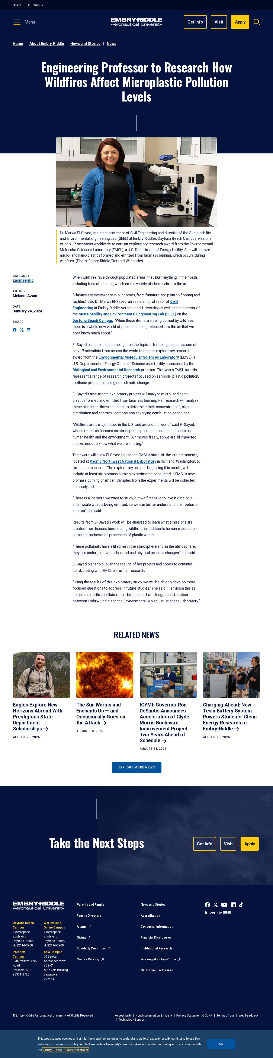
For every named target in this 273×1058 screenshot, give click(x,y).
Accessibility (123, 1015)
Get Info (195, 22)
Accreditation (150, 915)
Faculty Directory (89, 915)
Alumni (82, 926)
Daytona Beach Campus (93, 320)
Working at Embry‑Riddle (158, 959)
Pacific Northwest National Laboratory (123, 461)
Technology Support (131, 1019)
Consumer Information (157, 926)
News (111, 43)
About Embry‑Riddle (46, 43)
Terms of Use (225, 1015)
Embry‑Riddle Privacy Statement (65, 1050)
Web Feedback (248, 1015)
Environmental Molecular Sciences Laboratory (139, 357)
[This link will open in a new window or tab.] (207, 904)
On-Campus (35, 5)
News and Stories (85, 43)
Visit (219, 22)
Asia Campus (53, 952)
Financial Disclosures (156, 937)
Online (17, 5)
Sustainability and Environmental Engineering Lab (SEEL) (127, 314)
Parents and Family (90, 904)
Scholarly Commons (91, 948)
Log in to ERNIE (220, 912)
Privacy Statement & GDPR (194, 1015)
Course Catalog (88, 959)
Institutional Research (156, 948)
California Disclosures (157, 970)
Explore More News (136, 767)
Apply (249, 843)
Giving (81, 937)
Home (18, 43)
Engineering (23, 280)
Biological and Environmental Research (106, 370)
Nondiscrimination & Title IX (154, 1015)
